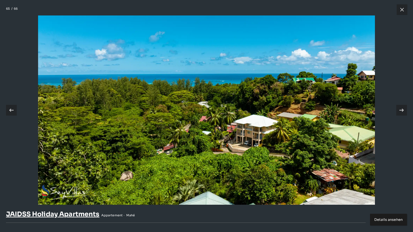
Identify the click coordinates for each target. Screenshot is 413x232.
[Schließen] (400, 9)
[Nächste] (401, 110)
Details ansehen (388, 219)
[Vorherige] (11, 110)
